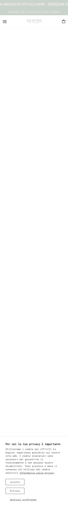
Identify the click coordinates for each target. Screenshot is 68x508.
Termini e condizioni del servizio (34, 431)
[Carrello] (63, 21)
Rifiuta (15, 490)
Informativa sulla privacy (37, 472)
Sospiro (34, 122)
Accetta (15, 482)
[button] (34, 344)
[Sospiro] (34, 21)
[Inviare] (56, 407)
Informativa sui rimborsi (34, 421)
